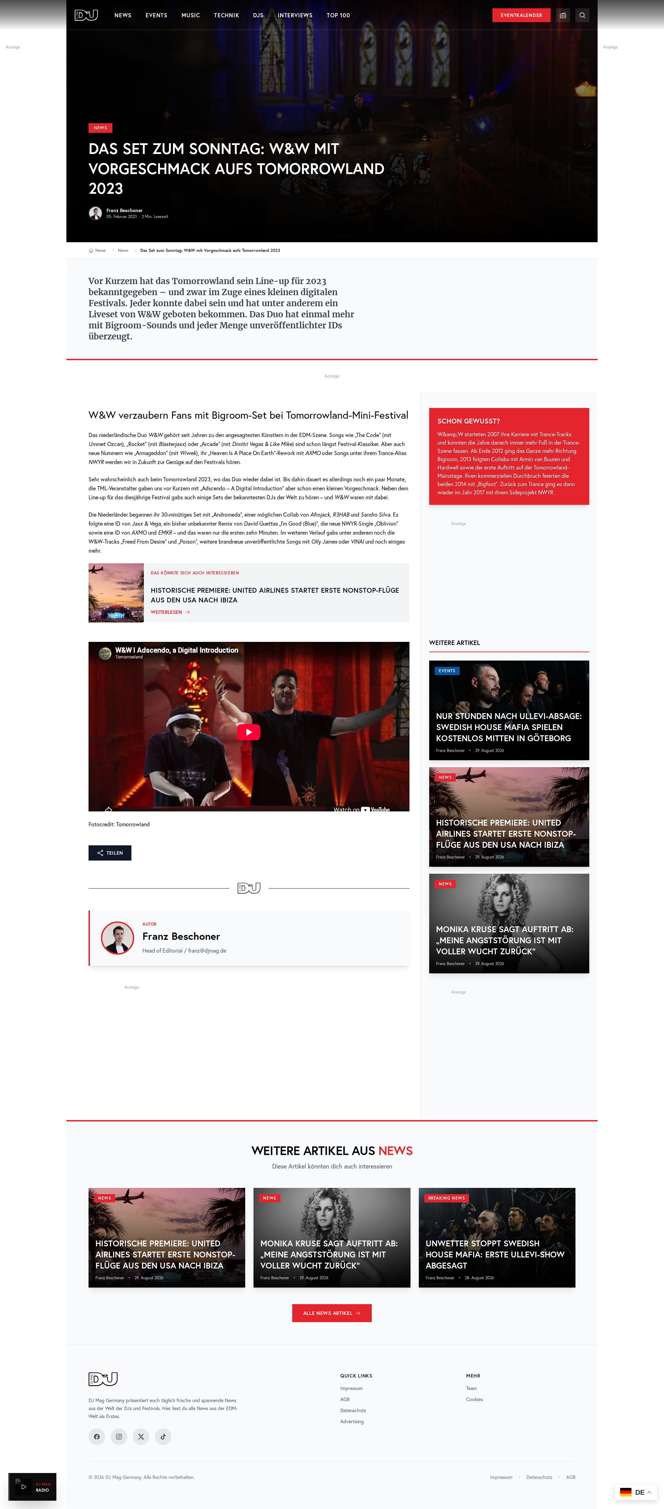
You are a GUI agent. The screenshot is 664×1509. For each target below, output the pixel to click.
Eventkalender (521, 15)
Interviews (295, 15)
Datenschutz (353, 1410)
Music (191, 15)
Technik (226, 15)
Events (157, 15)
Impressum (351, 1388)
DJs (258, 15)
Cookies (474, 1399)
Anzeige (13, 46)
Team (471, 1388)
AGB (345, 1399)
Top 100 (338, 15)
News (123, 15)
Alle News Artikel (328, 1313)
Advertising (352, 1421)
